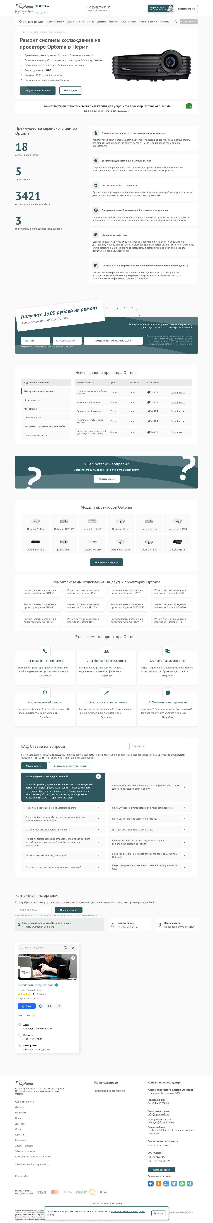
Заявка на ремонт (148, 21)
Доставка (101, 21)
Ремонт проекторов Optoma (109, 1090)
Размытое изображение (88, 402)
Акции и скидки (128, 21)
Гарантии (113, 21)
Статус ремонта (188, 21)
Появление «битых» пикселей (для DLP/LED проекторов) (91, 432)
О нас (80, 21)
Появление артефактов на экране (90, 421)
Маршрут (29, 1006)
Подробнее (45, 675)
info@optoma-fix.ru (158, 1114)
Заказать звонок (107, 478)
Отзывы (90, 21)
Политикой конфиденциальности (83, 915)
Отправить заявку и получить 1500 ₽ (113, 340)
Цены (69, 21)
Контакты (164, 21)
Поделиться (151, 1183)
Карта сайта (21, 1176)
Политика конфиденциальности (106, 1203)
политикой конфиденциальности (60, 347)
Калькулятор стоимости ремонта (33, 1156)
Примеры (20, 1112)
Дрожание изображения (89, 411)
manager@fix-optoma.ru (161, 1122)
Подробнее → (178, 392)
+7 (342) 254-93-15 (99, 7)
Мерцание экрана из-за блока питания (92, 392)
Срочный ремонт (55, 21)
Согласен (158, 1213)
